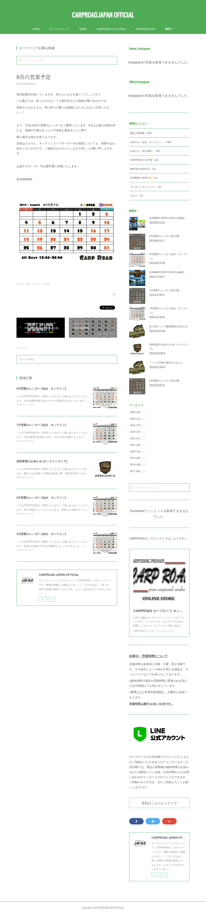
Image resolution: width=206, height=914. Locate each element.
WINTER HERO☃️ (143, 168)
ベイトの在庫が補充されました (166, 362)
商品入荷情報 (141, 133)
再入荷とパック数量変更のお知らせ (168, 326)
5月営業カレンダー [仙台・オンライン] (41, 534)
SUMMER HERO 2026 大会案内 (166, 272)
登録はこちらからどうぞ (159, 802)
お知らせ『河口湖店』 (145, 150)
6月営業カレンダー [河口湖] (164, 380)
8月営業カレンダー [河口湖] (164, 236)
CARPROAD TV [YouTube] (111, 29)
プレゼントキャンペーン (145, 186)
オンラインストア (59, 29)
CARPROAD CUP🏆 (144, 159)
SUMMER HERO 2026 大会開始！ (168, 217)
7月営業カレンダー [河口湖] (164, 290)
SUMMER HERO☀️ (144, 177)
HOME (36, 29)
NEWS (83, 29)
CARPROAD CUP (145, 29)
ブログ (136, 195)
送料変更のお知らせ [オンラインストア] (41, 461)
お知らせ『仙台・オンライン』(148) (32, 283)
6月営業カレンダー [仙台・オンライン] (41, 497)
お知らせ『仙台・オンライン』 (150, 142)
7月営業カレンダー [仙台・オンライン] (41, 425)
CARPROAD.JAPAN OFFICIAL (103, 14)
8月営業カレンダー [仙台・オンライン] (41, 388)
